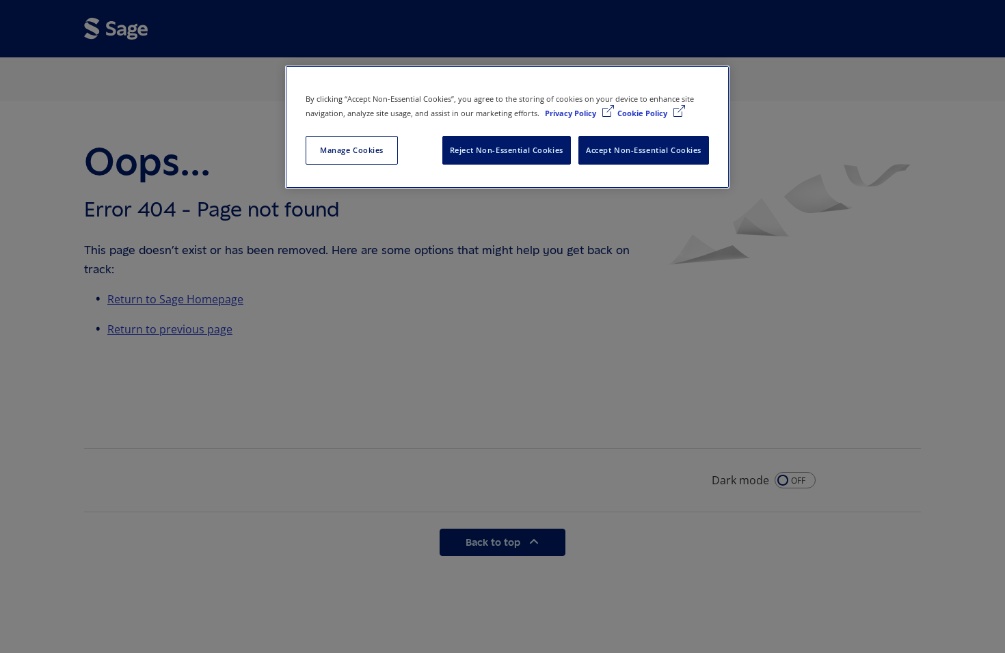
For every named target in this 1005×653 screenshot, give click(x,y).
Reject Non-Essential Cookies (506, 150)
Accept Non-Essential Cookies (643, 150)
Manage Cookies (352, 150)
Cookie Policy (643, 113)
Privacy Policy (571, 113)
